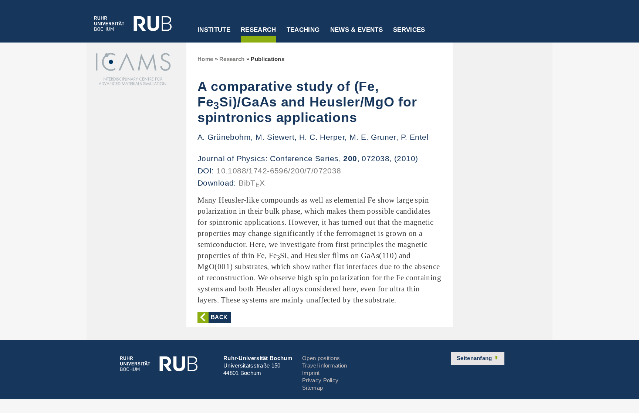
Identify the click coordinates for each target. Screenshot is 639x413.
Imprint (311, 373)
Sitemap (312, 388)
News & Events (356, 30)
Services (409, 30)
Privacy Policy (320, 380)
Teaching (303, 30)
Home (205, 59)
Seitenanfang (475, 358)
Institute (213, 30)
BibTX (252, 183)
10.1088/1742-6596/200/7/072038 (278, 170)
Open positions (321, 358)
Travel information (324, 365)
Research (258, 30)
